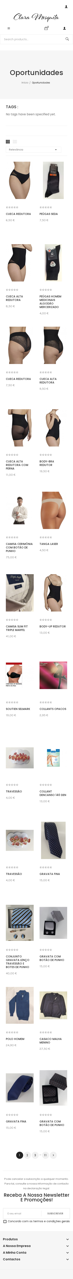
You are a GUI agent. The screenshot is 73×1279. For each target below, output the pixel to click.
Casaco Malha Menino (51, 1040)
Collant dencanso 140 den (53, 793)
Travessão (14, 791)
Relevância (33, 149)
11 (45, 1155)
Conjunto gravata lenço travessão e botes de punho (17, 962)
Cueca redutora (18, 214)
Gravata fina (50, 874)
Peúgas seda (49, 214)
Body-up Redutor (53, 626)
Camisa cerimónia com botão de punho (19, 547)
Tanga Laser (49, 544)
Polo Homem (15, 1039)
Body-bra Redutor (47, 463)
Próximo (53, 1155)
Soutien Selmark (18, 709)
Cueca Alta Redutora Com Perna (17, 465)
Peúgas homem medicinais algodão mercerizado (50, 302)
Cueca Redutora (18, 379)
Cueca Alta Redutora (14, 298)
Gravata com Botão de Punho (52, 958)
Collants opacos (53, 709)
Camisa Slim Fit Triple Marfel (17, 628)
